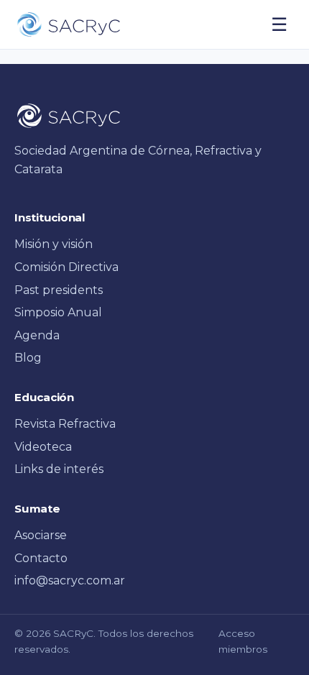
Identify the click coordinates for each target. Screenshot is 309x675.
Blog (28, 357)
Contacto (41, 558)
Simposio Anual (58, 312)
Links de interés (58, 469)
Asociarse (40, 535)
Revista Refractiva (65, 424)
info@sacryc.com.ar (69, 580)
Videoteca (43, 447)
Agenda (37, 335)
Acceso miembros (242, 641)
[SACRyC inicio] (68, 24)
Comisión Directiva (66, 267)
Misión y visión (53, 244)
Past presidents (58, 290)
